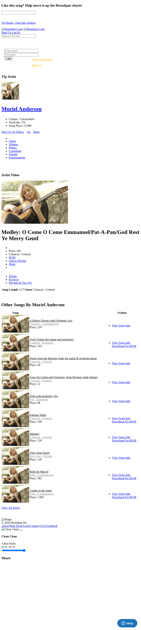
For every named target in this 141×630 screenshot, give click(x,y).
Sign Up (36, 65)
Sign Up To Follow (12, 131)
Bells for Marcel (39, 471)
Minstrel (34, 433)
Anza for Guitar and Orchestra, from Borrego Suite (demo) (64, 377)
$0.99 (12, 257)
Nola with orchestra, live (44, 396)
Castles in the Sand (41, 490)
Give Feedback (48, 526)
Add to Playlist (17, 260)
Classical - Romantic (41, 342)
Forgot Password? (42, 59)
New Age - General (41, 456)
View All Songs (10, 507)
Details (13, 276)
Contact (34, 526)
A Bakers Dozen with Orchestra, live (51, 320)
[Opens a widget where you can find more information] (127, 623)
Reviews (14, 279)
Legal (26, 526)
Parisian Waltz (38, 415)
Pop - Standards (39, 399)
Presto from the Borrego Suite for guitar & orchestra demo (63, 358)
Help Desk (16, 526)
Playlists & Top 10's (20, 282)
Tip (28, 131)
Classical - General (40, 361)
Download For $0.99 (124, 346)
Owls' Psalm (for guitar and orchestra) (51, 339)
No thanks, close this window (18, 22)
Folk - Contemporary (42, 475)
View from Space (40, 452)
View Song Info (121, 325)
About (5, 526)
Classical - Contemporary (44, 323)
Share (36, 131)
